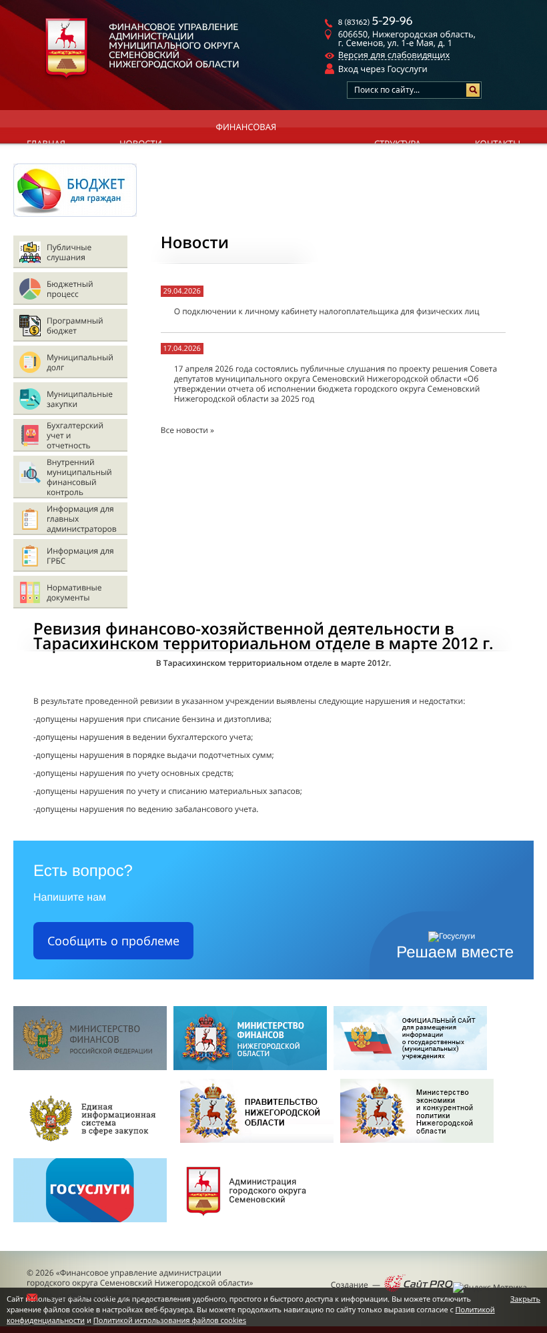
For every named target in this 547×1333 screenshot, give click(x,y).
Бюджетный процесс (70, 289)
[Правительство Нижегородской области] (257, 1146)
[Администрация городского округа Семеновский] (250, 1226)
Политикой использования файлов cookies (169, 1321)
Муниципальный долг (80, 362)
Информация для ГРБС (80, 555)
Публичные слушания (69, 252)
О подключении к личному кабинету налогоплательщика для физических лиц (327, 311)
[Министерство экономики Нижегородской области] (417, 1146)
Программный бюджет (75, 325)
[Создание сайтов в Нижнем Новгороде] (418, 1284)
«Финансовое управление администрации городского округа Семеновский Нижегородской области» (140, 1277)
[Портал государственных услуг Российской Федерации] (90, 1226)
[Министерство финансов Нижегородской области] (250, 1067)
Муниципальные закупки (80, 399)
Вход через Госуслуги (383, 69)
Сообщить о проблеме (113, 941)
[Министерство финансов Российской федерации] (90, 1067)
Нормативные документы (74, 592)
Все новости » (187, 430)
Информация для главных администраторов (82, 518)
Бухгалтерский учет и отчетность (75, 435)
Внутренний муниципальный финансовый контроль (79, 477)
